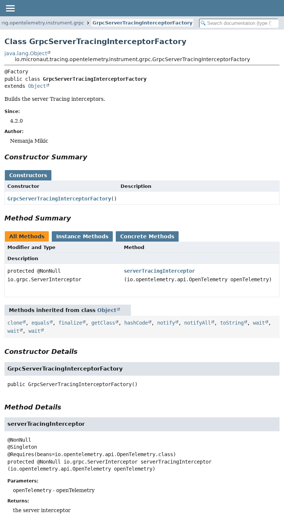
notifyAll (197, 323)
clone (14, 323)
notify (166, 323)
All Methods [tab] (26, 236)
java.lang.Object (25, 53)
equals (40, 323)
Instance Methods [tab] (82, 236)
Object (37, 86)
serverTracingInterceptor (159, 271)
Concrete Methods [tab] (147, 236)
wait (259, 323)
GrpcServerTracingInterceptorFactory (142, 23)
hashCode (136, 323)
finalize (70, 323)
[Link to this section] (92, 157)
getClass (103, 323)
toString (232, 323)
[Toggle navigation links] (10, 8)
